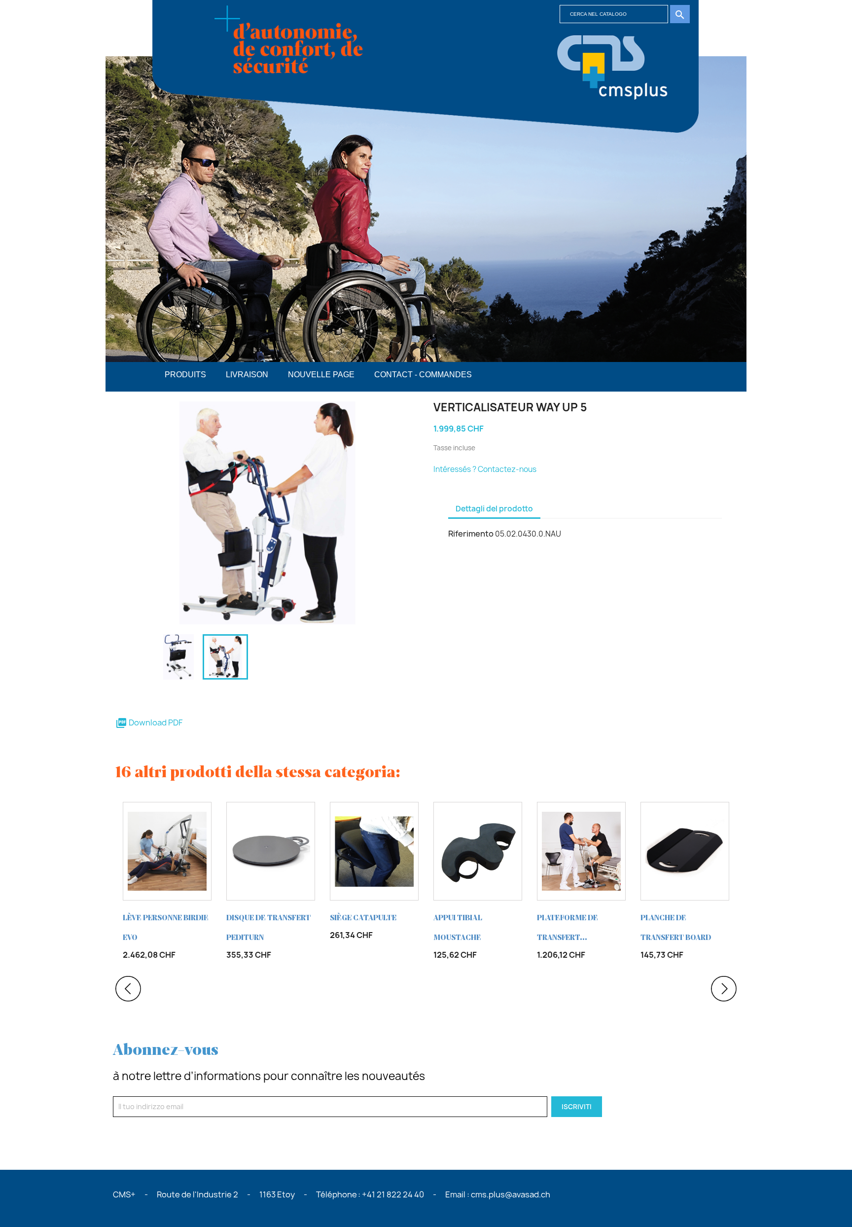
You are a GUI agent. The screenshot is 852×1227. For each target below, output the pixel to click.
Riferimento (471, 534)
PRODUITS (185, 374)
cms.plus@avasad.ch (510, 1194)
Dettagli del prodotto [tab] (494, 509)
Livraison (247, 374)
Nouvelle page (321, 374)
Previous (128, 989)
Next (724, 989)
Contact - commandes (423, 374)
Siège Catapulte (363, 918)
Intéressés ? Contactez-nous (484, 469)
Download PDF (148, 722)
